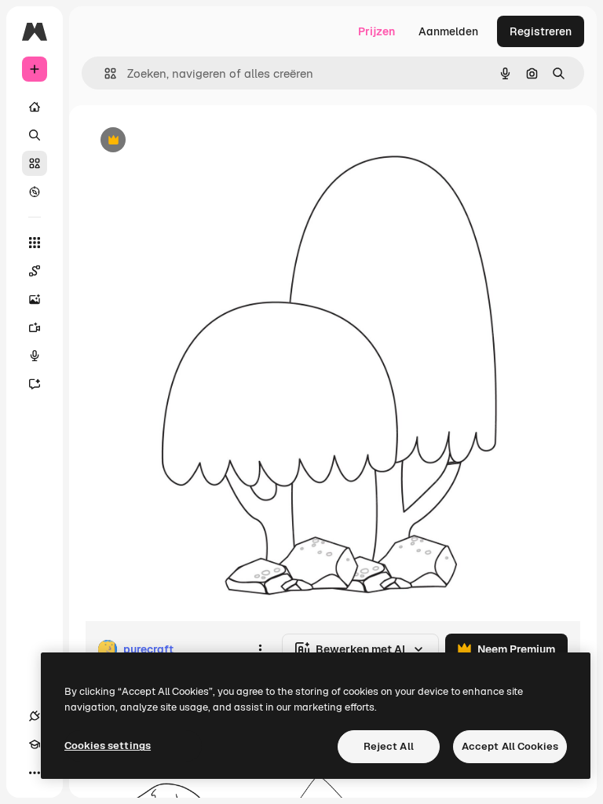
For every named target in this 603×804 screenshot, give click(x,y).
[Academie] (34, 744)
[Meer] (34, 772)
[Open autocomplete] (104, 73)
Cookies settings (107, 745)
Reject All (389, 746)
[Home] (34, 106)
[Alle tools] (34, 242)
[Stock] (34, 163)
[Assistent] (34, 384)
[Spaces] (34, 270)
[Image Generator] (34, 299)
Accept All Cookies (510, 746)
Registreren (541, 31)
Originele (188, 140)
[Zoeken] (34, 135)
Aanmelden (448, 31)
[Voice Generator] (34, 355)
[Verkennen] (34, 191)
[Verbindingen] (34, 716)
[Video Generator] (34, 327)
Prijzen (376, 31)
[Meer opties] (260, 649)
